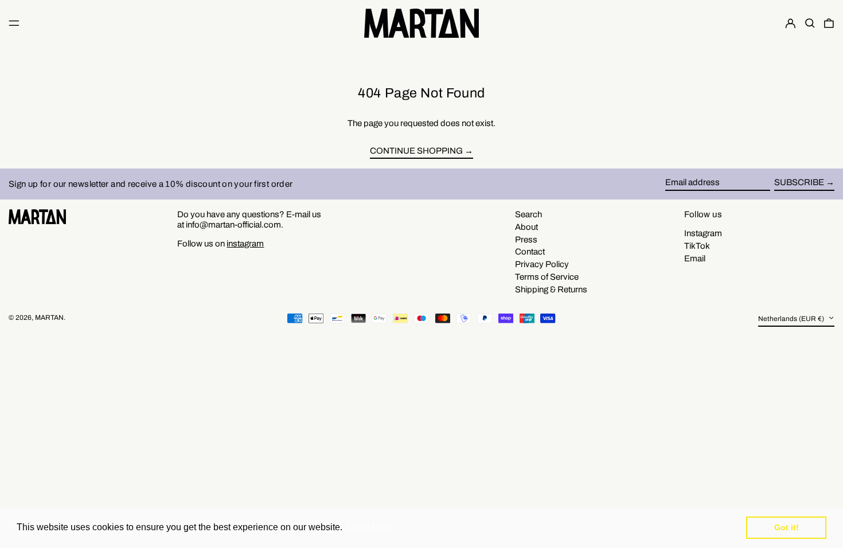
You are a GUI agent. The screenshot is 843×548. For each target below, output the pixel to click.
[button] (810, 23)
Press (526, 239)
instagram (245, 243)
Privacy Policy (542, 264)
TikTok (697, 245)
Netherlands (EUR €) (792, 319)
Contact (530, 251)
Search (528, 214)
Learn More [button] (369, 527)
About (526, 227)
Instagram (703, 233)
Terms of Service (547, 276)
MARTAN (49, 318)
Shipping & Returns (551, 289)
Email (694, 258)
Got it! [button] (786, 527)
